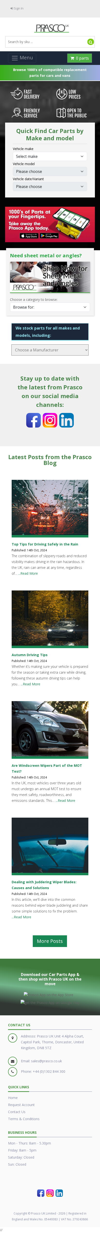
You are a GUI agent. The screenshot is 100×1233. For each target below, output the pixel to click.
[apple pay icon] (48, 994)
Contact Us (16, 1111)
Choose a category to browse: (34, 299)
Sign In (18, 8)
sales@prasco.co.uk (46, 1061)
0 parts (81, 58)
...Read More (28, 573)
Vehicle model (24, 163)
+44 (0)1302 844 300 (49, 1071)
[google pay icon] (50, 1002)
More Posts (50, 941)
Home (13, 1097)
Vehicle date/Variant (28, 179)
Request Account (21, 1104)
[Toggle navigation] (22, 58)
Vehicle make (23, 148)
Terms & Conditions (24, 1119)
